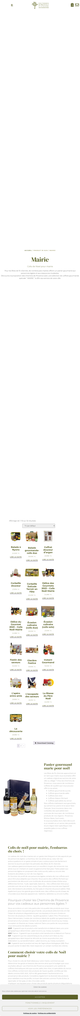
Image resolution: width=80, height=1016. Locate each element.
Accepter (40, 997)
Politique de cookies (30, 1013)
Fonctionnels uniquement (40, 1003)
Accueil (28, 250)
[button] (12, 5)
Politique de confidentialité (47, 1013)
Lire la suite (16, 557)
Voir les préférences (40, 1009)
